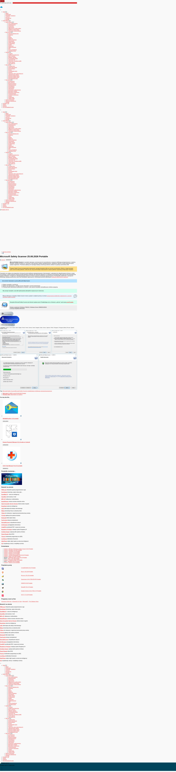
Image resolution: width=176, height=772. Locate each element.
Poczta (10, 70)
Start (4, 11)
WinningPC (25, 601)
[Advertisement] (88, 220)
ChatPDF (3, 527)
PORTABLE (6, 20)
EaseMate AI (4, 494)
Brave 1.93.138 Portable (14, 556)
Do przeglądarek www (8, 107)
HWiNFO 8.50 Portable (26, 583)
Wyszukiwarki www (13, 78)
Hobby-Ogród (11, 42)
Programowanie (12, 93)
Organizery (11, 46)
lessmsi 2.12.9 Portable (14, 552)
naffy (2, 508)
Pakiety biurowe (12, 47)
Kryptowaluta (11, 43)
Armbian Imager (5, 531)
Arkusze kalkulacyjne (13, 33)
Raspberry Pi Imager (6, 529)
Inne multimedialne (13, 23)
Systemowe (11, 97)
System (10, 96)
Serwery (10, 72)
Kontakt (7, 19)
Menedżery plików (12, 91)
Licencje (8, 17)
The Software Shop (33, 601)
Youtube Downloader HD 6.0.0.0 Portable (19, 555)
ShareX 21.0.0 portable (14, 562)
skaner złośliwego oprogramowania (40, 391)
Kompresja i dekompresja (14, 90)
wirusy (50, 391)
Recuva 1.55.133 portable (27, 575)
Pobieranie (8, 14)
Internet (7, 64)
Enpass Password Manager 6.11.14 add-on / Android (16, 442)
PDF (9, 48)
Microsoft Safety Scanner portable (23, 391)
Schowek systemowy (13, 94)
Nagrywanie (11, 27)
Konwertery (11, 26)
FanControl (4, 520)
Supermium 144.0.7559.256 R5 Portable (31, 579)
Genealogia (11, 41)
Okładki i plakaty (12, 57)
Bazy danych (11, 82)
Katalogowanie (12, 24)
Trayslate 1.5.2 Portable (14, 551)
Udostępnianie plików (13, 74)
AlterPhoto (4, 541)
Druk (9, 36)
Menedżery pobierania (13, 92)
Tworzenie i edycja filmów (14, 31)
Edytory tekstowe (12, 39)
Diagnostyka (11, 87)
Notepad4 (3, 517)
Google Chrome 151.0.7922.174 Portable (31, 590)
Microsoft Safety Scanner (9, 391)
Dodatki (7, 102)
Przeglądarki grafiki (13, 58)
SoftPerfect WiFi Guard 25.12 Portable (17, 557)
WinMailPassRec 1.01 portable (10, 418)
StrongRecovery (5, 522)
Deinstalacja (11, 86)
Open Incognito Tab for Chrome (9, 503)
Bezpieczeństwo (12, 83)
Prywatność (8, 18)
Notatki (10, 44)
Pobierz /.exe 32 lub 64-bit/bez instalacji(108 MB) (11, 320)
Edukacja (10, 38)
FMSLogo (3, 489)
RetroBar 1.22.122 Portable (15, 550)
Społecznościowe (10, 99)
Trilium (3, 513)
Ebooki (10, 37)
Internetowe (11, 88)
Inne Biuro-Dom (12, 51)
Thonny (3, 536)
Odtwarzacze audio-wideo (14, 28)
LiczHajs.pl (4, 538)
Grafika (7, 52)
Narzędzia (8, 79)
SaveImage (4, 492)
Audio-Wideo (9, 22)
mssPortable (70, 302)
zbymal (3, 259)
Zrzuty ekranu (11, 62)
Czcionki (10, 53)
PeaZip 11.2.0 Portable (14, 553)
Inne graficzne (11, 63)
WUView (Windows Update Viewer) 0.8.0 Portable (21, 548)
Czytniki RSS (11, 66)
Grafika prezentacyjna (13, 54)
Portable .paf (6, 103)
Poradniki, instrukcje (10, 15)
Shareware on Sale (17, 601)
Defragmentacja (12, 85)
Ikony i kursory (11, 56)
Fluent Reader (5, 534)
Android (5, 106)
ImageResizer (4, 501)
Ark (2, 543)
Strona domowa (8, 314)
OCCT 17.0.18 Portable (27, 594)
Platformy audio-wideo (13, 29)
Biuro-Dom (8, 32)
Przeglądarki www (12, 71)
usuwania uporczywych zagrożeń (60, 277)
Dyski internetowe (12, 67)
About (7, 13)
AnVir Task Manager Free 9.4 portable (12, 465)
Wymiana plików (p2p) (13, 77)
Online (4, 104)
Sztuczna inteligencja (11, 101)
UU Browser (4, 524)
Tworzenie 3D (11, 59)
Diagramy (10, 34)
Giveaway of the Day (6, 601)
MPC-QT (3, 499)
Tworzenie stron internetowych (15, 73)
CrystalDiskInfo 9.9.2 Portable (28, 567)
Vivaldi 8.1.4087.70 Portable (15, 560)
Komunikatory (11, 68)
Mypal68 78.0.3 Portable (14, 561)
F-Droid (3, 515)
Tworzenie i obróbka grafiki (14, 61)
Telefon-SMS (11, 98)
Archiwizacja (11, 81)
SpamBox (4, 496)
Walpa (3, 510)
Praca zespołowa (12, 49)
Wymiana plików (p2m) (13, 76)
